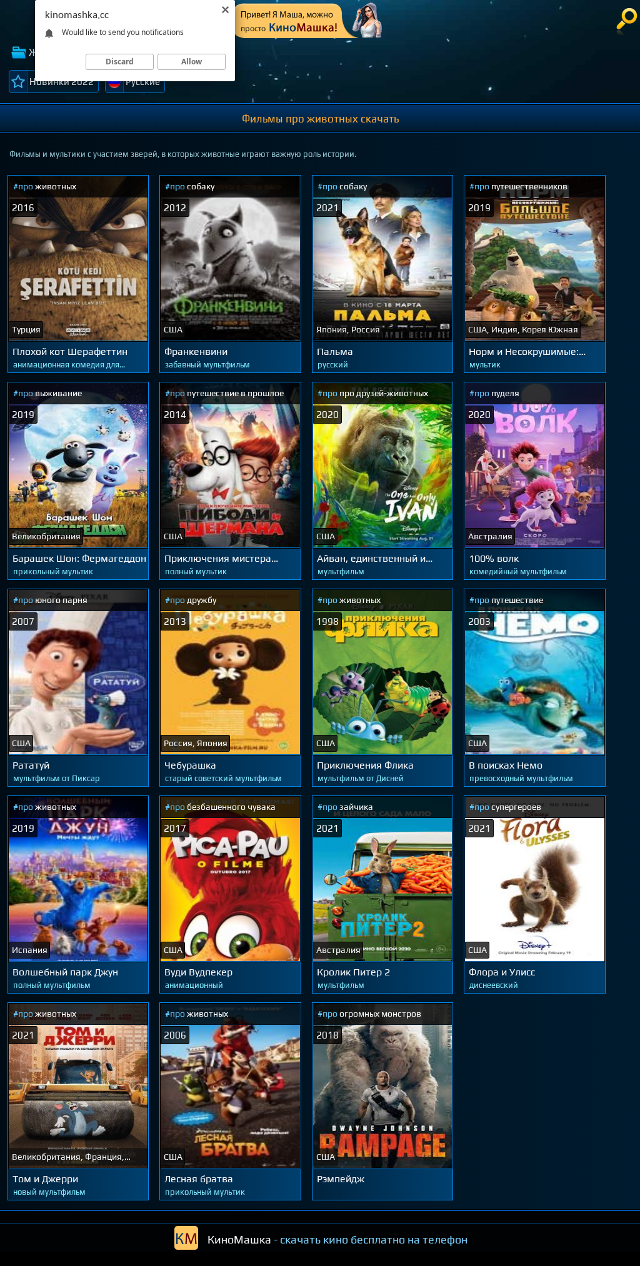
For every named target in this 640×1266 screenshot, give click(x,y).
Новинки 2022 (61, 81)
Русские (143, 81)
